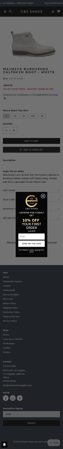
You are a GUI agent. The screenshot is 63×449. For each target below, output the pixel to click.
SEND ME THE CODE (31, 243)
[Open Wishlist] (4, 445)
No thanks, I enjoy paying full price (31, 251)
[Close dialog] (43, 196)
